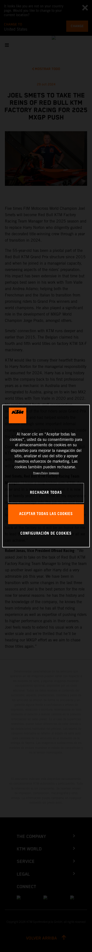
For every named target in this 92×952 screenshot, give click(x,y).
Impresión (54, 472)
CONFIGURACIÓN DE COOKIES (46, 533)
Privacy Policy (40, 472)
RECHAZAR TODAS (46, 492)
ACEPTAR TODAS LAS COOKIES (46, 514)
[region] (46, 476)
